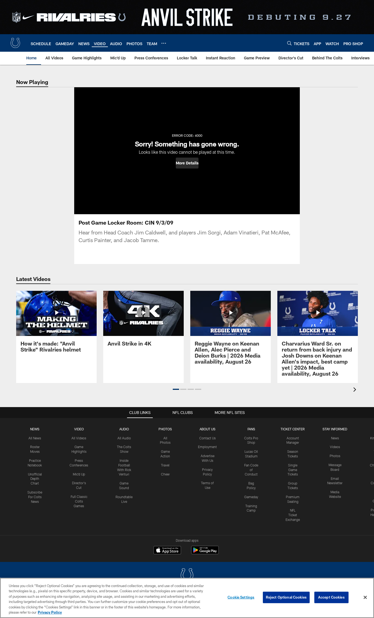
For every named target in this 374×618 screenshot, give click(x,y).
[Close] (365, 597)
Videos (335, 447)
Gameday (251, 497)
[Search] (289, 43)
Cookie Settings (241, 597)
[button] (187, 163)
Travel (165, 465)
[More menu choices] (164, 43)
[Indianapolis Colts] (187, 575)
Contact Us (207, 438)
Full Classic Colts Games (79, 501)
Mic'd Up (79, 474)
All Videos (78, 438)
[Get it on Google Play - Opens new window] (205, 552)
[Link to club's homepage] (15, 43)
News (34, 429)
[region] (187, 598)
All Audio (124, 438)
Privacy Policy (50, 612)
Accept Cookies (331, 597)
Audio (124, 429)
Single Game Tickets (292, 469)
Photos (165, 429)
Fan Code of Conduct (251, 469)
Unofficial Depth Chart (35, 478)
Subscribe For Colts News (34, 496)
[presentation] (355, 390)
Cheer (165, 474)
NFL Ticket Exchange (293, 514)
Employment (207, 447)
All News (34, 438)
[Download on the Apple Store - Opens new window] (167, 550)
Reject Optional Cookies (286, 597)
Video (79, 429)
